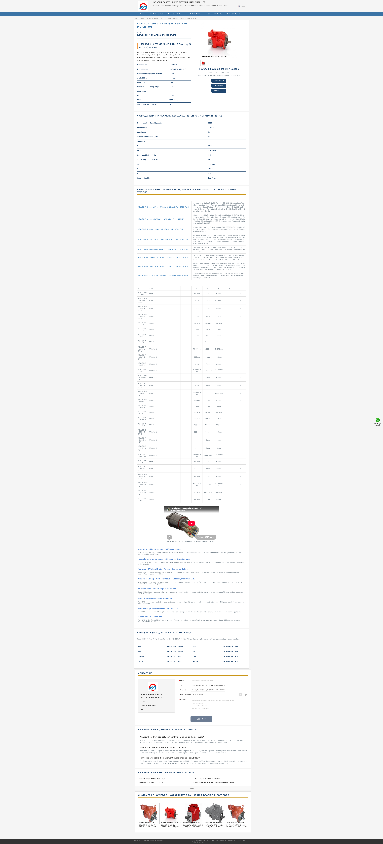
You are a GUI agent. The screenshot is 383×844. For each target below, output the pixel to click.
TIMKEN (141, 657)
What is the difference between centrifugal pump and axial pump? (172, 737)
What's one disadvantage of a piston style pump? (164, 747)
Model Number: (143, 69)
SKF (194, 647)
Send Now (201, 719)
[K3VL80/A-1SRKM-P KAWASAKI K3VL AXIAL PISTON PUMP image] (219, 40)
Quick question (185, 695)
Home (142, 14)
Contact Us (145, 841)
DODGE (195, 662)
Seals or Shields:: (143, 178)
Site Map (153, 841)
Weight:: (140, 164)
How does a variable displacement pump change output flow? (170, 758)
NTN (139, 652)
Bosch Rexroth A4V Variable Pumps (216, 14)
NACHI (140, 662)
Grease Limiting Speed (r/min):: (149, 74)
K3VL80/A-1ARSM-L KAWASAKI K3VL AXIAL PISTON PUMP (161, 219)
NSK (139, 647)
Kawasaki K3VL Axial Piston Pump (156, 18)
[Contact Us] (378, 422)
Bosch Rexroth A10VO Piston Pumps (195, 14)
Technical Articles (175, 14)
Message (182, 699)
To (181, 685)
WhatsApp (219, 86)
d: (137, 174)
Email (181, 681)
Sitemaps (160, 841)
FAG (194, 652)
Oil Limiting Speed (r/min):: (147, 160)
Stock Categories (156, 14)
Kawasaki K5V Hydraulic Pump (236, 14)
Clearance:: (141, 91)
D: (137, 169)
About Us (137, 841)
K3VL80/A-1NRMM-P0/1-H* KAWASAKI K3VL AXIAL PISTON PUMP (164, 239)
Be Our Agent (219, 91)
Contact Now (219, 81)
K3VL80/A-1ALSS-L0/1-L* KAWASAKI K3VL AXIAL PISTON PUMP (163, 276)
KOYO (195, 657)
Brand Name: (142, 65)
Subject (182, 690)
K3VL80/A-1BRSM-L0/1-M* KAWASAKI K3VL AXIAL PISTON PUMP (163, 207)
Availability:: (142, 78)
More (192, 788)
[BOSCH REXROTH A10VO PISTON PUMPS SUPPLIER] (143, 5)
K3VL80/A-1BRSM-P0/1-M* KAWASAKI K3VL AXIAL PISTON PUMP (164, 258)
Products (142, 18)
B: (138, 96)
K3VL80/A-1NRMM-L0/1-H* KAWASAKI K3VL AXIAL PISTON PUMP (164, 267)
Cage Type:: (141, 82)
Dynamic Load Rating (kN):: (148, 87)
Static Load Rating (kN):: (147, 104)
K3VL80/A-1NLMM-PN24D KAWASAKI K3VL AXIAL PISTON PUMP (163, 249)
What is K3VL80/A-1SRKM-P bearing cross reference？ (219, 76)
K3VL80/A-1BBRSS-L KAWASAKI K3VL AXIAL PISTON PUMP (161, 229)
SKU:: (139, 100)
